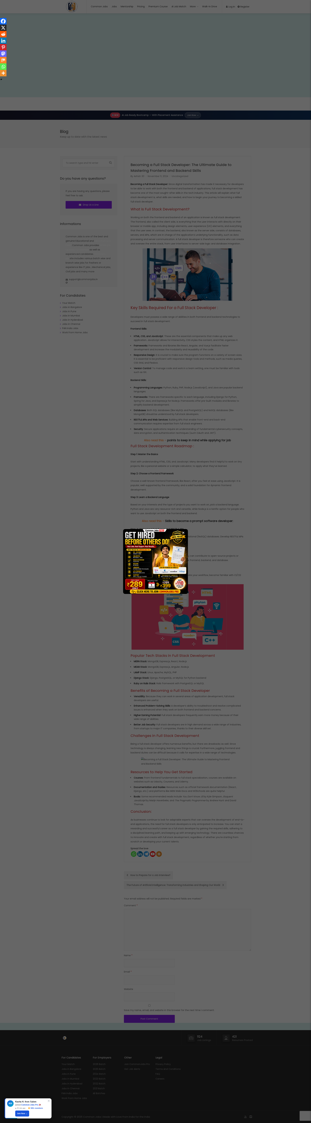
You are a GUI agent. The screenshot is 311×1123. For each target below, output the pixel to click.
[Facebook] (3, 21)
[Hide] (1, 79)
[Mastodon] (3, 53)
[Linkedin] (3, 40)
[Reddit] (3, 34)
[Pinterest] (3, 47)
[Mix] (3, 60)
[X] (3, 27)
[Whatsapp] (3, 66)
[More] (3, 73)
